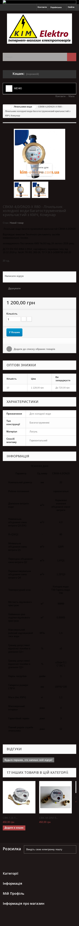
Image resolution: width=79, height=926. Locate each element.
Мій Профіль (13, 893)
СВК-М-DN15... (48, 817)
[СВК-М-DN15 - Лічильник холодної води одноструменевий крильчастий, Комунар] (55, 797)
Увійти (71, 7)
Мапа (71, 96)
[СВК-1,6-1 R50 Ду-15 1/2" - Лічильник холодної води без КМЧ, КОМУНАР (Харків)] (19, 797)
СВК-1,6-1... (10, 817)
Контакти (42, 7)
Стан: (6, 222)
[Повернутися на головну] (6, 107)
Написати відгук (14, 276)
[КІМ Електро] (39, 28)
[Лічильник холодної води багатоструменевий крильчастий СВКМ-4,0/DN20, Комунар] (22, 190)
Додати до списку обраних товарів (34, 349)
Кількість (11, 313)
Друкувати (14, 288)
